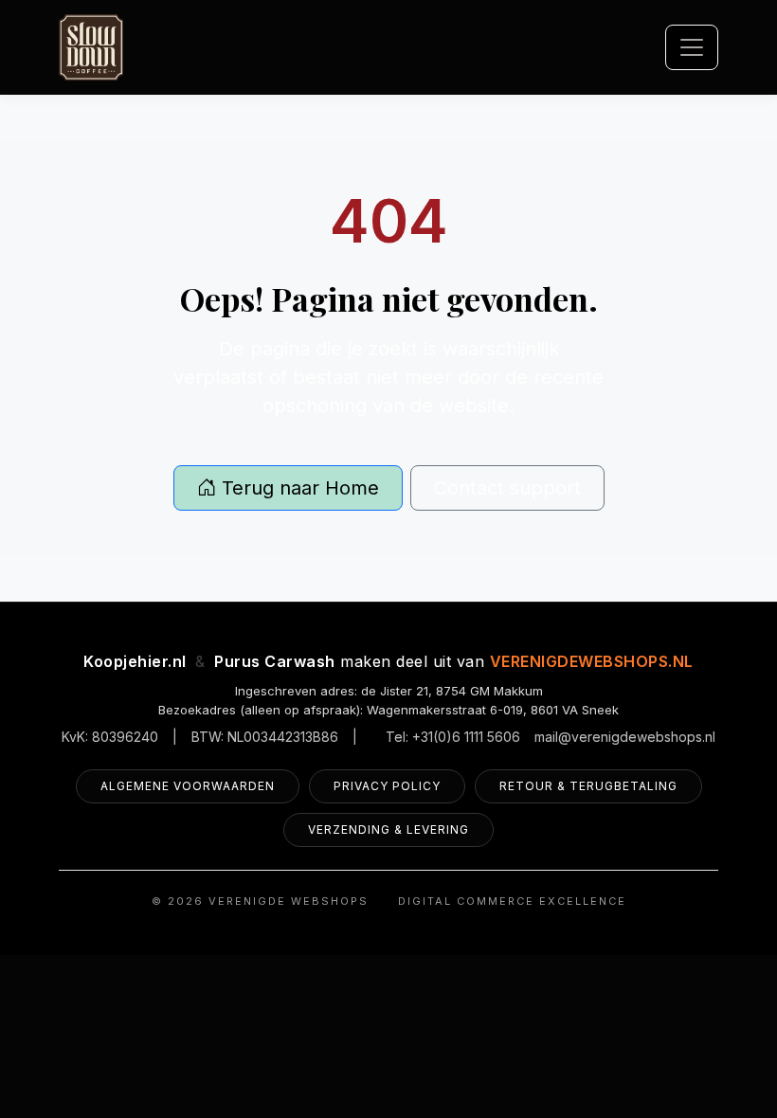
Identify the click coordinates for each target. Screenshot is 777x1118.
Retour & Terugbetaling (588, 786)
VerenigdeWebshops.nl (592, 661)
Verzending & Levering (388, 829)
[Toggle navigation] (691, 47)
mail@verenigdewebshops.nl (624, 737)
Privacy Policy (387, 786)
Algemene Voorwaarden (187, 786)
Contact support (507, 488)
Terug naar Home (297, 488)
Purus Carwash (274, 661)
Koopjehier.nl (135, 661)
